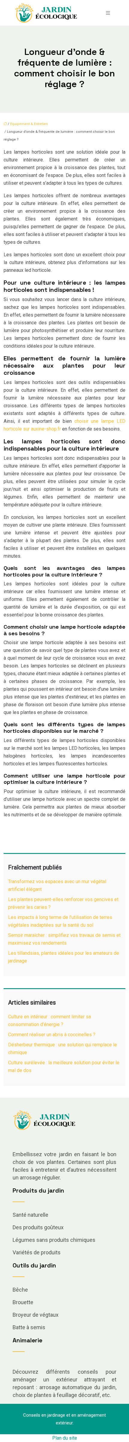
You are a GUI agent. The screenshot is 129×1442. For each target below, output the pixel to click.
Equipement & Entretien (29, 124)
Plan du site (64, 1438)
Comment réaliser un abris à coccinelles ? (51, 1034)
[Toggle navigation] (108, 13)
